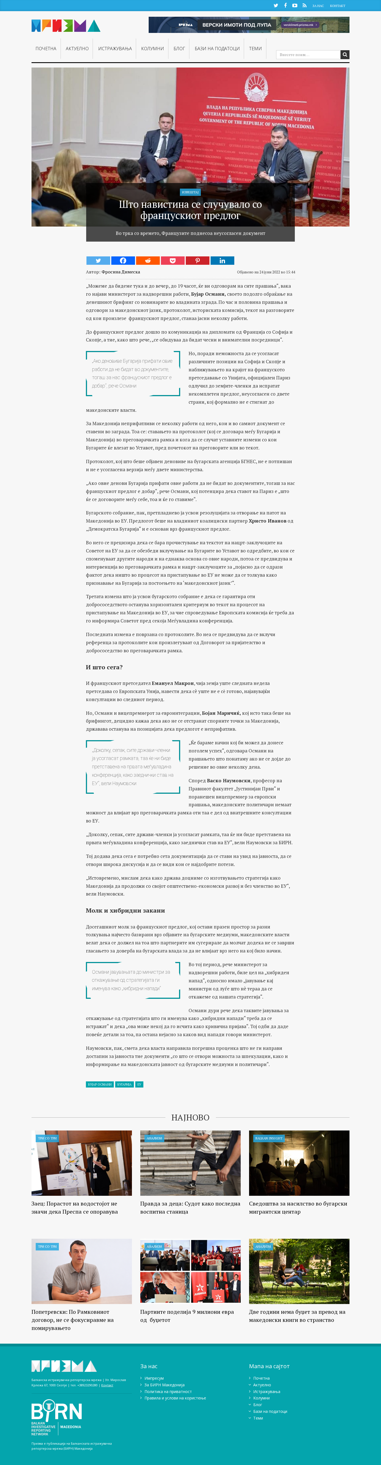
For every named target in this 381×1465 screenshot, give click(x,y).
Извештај (190, 192)
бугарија (124, 1084)
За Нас (318, 6)
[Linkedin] (222, 260)
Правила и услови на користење (175, 1398)
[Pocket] (173, 260)
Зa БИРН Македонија (164, 1384)
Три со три (47, 1138)
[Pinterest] (197, 260)
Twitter (276, 5)
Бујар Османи (100, 1084)
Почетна (45, 48)
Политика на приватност (168, 1391)
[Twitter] (98, 260)
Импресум (154, 1378)
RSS (304, 5)
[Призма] (66, 23)
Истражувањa (115, 48)
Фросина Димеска (121, 272)
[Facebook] (123, 260)
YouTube (295, 5)
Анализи (154, 1138)
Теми (255, 48)
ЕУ (139, 1084)
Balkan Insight (269, 1138)
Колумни (152, 48)
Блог (179, 48)
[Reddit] (148, 260)
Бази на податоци (217, 48)
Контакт (337, 6)
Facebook (285, 5)
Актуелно (77, 48)
